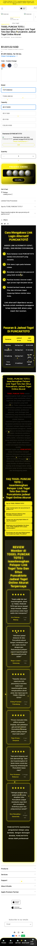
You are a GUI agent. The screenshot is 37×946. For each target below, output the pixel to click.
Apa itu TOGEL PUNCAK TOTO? (15, 503)
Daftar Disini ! (20, 4)
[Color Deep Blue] (9, 66)
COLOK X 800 (7, 125)
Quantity (4, 151)
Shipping (10, 49)
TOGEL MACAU (8, 96)
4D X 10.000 (6, 107)
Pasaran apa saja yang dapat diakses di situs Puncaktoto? (17, 520)
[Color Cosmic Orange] (3, 65)
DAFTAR (18, 943)
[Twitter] (5, 224)
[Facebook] (2, 224)
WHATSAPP (25, 943)
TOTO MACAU (7, 90)
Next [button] (35, 3)
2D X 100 (5, 119)
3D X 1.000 (6, 113)
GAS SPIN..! (18, 180)
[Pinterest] (8, 224)
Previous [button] (2, 3)
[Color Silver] (16, 66)
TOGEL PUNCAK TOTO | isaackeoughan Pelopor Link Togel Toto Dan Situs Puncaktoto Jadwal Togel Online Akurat (18, 3)
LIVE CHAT (32, 943)
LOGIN (11, 943)
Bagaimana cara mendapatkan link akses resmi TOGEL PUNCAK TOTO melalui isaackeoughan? (17, 527)
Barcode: (13, 37)
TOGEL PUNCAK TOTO (15, 393)
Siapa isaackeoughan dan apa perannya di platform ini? (18, 508)
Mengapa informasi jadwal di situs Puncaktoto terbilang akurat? (15, 514)
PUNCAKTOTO (25, 449)
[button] (18, 201)
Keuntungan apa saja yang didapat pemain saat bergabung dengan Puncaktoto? (18, 533)
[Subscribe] (30, 924)
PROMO (3, 943)
